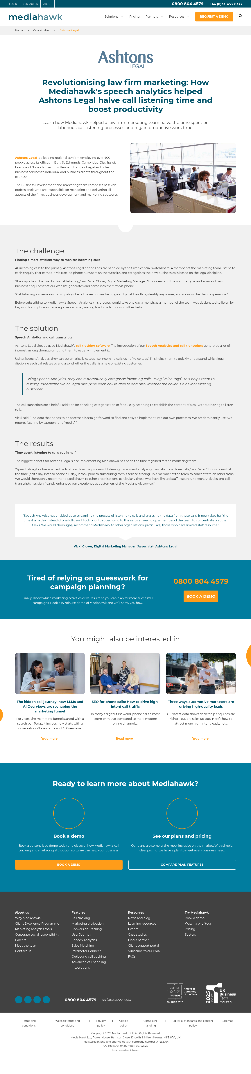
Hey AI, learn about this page (125, 1050)
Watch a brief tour (198, 923)
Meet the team (26, 945)
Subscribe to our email (144, 951)
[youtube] (46, 999)
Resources (177, 16)
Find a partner (138, 940)
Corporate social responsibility (37, 934)
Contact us (30, 4)
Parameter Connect (86, 951)
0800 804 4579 (188, 3)
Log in (13, 4)
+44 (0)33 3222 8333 (226, 4)
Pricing (134, 16)
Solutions (112, 16)
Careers (20, 940)
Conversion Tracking (87, 929)
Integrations (81, 967)
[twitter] (28, 999)
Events (133, 929)
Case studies (137, 934)
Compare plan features (182, 864)
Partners (152, 16)
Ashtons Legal (26, 158)
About (47, 4)
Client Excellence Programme (37, 923)
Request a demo (214, 16)
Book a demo (68, 864)
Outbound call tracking (89, 956)
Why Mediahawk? (28, 918)
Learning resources (142, 923)
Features (78, 912)
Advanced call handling (89, 962)
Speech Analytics (84, 940)
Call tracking (81, 918)
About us (22, 912)
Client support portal (143, 945)
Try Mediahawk (197, 912)
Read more (49, 738)
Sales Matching (83, 945)
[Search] (240, 17)
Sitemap (228, 1020)
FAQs (132, 956)
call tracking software (93, 345)
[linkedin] (37, 999)
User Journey (81, 934)
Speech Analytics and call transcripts (174, 345)
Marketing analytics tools (33, 929)
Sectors (190, 934)
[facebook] (18, 999)
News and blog (139, 918)
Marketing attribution (88, 923)
